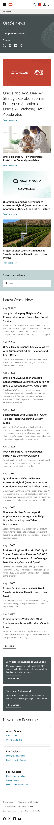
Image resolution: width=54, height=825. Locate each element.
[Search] (34, 4)
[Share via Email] (21, 45)
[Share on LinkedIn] (15, 45)
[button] (4, 4)
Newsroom (7, 11)
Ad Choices (22, 806)
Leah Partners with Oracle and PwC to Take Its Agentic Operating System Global (25, 418)
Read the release (10, 120)
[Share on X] (4, 45)
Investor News (12, 780)
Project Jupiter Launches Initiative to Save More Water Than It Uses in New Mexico (25, 592)
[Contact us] (49, 4)
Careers (31, 806)
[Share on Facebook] (10, 45)
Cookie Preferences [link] (9, 806)
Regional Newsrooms (15, 33)
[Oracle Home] (10, 4)
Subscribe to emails (9, 811)
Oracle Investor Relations (17, 776)
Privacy (20, 802)
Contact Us (36, 811)
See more (9, 645)
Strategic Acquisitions (15, 755)
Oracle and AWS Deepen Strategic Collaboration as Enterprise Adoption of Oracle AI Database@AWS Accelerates (26, 381)
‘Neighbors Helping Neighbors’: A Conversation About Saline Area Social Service (25, 317)
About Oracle (12, 735)
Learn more (13, 678)
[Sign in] (44, 4)
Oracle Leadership (14, 739)
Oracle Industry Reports (16, 760)
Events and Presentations (17, 784)
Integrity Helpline (24, 811)
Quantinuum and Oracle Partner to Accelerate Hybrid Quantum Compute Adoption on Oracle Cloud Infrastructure (26, 482)
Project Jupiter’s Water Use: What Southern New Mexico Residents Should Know (26, 623)
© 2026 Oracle (8, 802)
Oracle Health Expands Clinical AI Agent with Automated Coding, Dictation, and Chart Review (26, 351)
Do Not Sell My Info (31, 802)
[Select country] (39, 4)
